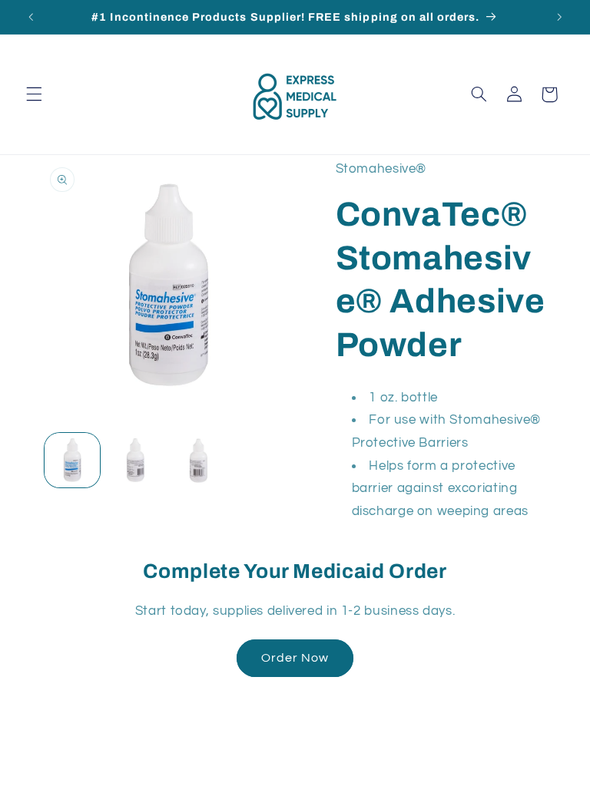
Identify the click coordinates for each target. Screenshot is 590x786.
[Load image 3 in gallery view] (198, 460)
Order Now (295, 658)
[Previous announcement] (31, 17)
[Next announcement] (559, 17)
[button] (33, 94)
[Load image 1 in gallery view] (72, 460)
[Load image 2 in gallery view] (135, 460)
